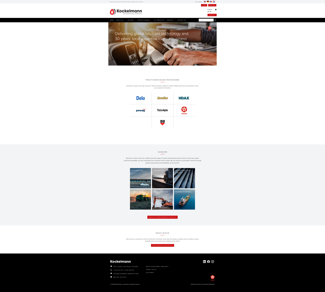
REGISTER (212, 5)
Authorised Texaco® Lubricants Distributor (203, 284)
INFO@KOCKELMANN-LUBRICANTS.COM (125, 273)
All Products (159, 20)
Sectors (130, 20)
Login (204, 5)
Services (170, 20)
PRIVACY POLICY (151, 269)
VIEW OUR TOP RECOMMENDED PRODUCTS (162, 217)
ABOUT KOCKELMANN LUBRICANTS (157, 266)
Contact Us (181, 20)
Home (112, 20)
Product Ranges (144, 20)
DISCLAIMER (150, 272)
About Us (119, 20)
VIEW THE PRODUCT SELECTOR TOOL (162, 245)
